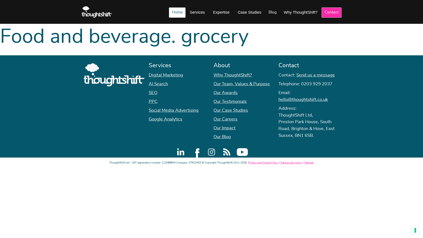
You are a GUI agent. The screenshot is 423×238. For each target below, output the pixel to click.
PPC (153, 101)
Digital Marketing (166, 75)
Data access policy (291, 162)
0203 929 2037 (316, 84)
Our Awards (225, 93)
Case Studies (249, 12)
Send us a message (315, 75)
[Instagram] (211, 152)
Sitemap (309, 162)
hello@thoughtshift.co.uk (303, 99)
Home (177, 12)
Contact (332, 12)
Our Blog (222, 137)
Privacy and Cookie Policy (263, 162)
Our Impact (224, 128)
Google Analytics (165, 119)
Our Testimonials (230, 101)
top (417, 119)
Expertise (221, 12)
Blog (273, 12)
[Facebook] (196, 152)
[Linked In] (180, 152)
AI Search (158, 84)
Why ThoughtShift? (300, 12)
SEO (153, 93)
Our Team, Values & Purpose (241, 84)
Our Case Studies (230, 110)
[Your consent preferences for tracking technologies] (415, 230)
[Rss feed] (226, 152)
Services (197, 12)
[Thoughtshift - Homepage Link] (97, 12)
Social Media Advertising (174, 110)
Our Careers (225, 119)
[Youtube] (242, 152)
